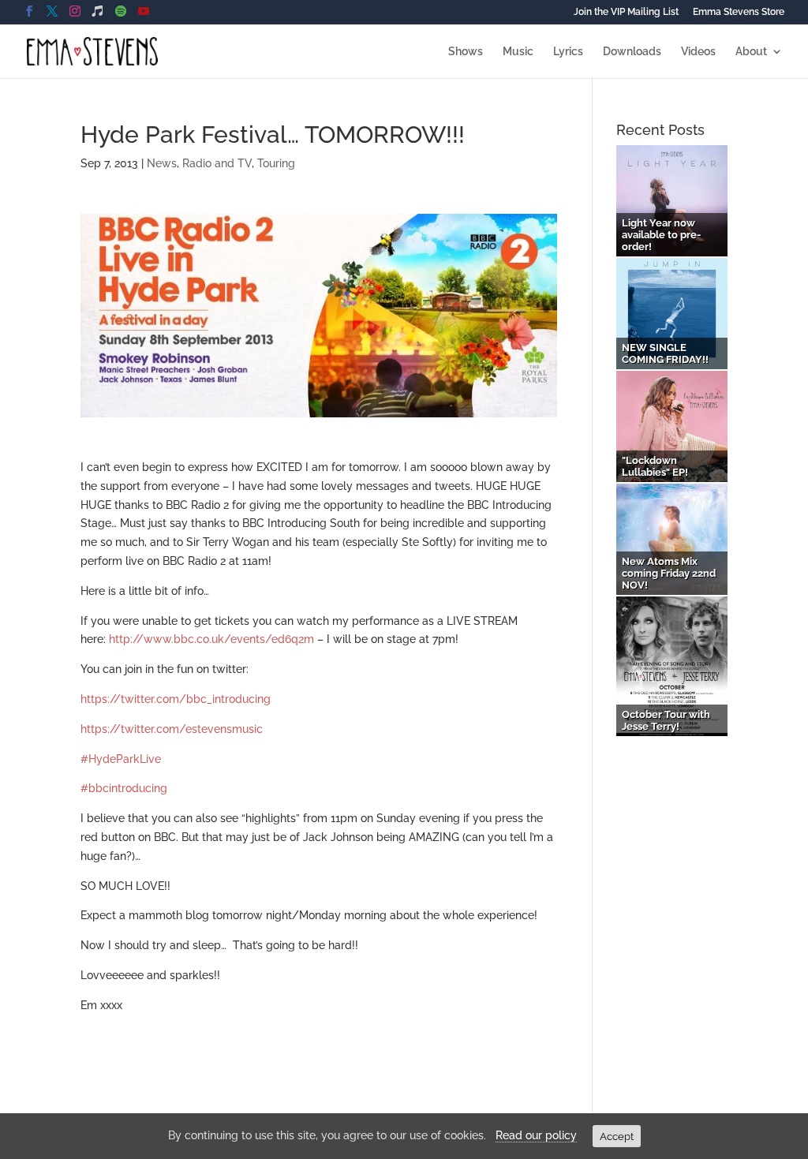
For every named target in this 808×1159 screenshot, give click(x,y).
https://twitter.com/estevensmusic (171, 729)
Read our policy (536, 1135)
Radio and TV (217, 163)
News (162, 163)
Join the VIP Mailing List (626, 12)
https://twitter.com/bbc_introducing (175, 699)
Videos (698, 52)
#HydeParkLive (120, 759)
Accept (617, 1136)
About (751, 52)
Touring (276, 163)
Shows (465, 52)
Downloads (632, 52)
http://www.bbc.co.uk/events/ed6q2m (211, 639)
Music (518, 52)
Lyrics (568, 52)
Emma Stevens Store (738, 12)
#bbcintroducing (123, 788)
